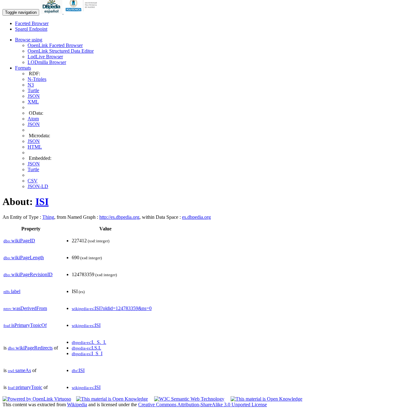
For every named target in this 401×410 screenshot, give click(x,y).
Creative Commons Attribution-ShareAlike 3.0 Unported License (202, 404)
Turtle (33, 90)
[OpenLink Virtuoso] (37, 399)
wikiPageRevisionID (28, 274)
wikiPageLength (23, 257)
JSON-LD (38, 186)
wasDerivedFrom (25, 308)
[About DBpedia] (52, 12)
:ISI (86, 325)
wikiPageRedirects (30, 347)
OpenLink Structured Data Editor (61, 51)
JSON (34, 96)
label (11, 291)
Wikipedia (77, 404)
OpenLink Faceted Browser (55, 45)
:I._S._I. (89, 342)
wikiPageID (19, 240)
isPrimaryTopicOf (25, 325)
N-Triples (37, 79)
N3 (31, 84)
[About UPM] (82, 12)
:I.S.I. (86, 347)
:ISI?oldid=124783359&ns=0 (112, 308)
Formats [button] (23, 68)
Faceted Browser (32, 23)
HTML (35, 147)
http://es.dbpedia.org (119, 217)
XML (33, 101)
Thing (48, 217)
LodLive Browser (45, 56)
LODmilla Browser (47, 62)
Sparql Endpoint (31, 29)
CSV (33, 180)
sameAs (19, 370)
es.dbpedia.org (196, 217)
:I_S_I (87, 353)
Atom (33, 118)
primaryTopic (25, 387)
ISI (42, 201)
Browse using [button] (28, 39)
